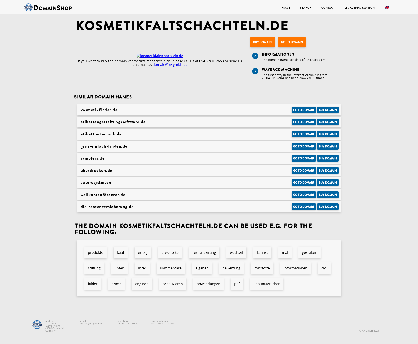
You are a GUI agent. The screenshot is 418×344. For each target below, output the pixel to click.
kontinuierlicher (267, 283)
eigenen (202, 268)
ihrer (142, 268)
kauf (120, 252)
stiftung (94, 268)
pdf (237, 283)
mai (285, 252)
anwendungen (208, 283)
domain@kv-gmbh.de (170, 64)
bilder (93, 283)
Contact (328, 8)
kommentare (171, 268)
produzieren (173, 283)
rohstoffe (262, 268)
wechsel (236, 252)
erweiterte (170, 252)
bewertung (231, 268)
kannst (262, 252)
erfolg (143, 252)
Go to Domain (292, 42)
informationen (295, 268)
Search (305, 8)
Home (286, 8)
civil (324, 268)
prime (116, 283)
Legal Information (359, 8)
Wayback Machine (280, 69)
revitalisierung (204, 252)
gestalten (309, 252)
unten (119, 268)
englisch (142, 283)
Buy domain (262, 42)
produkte (95, 252)
